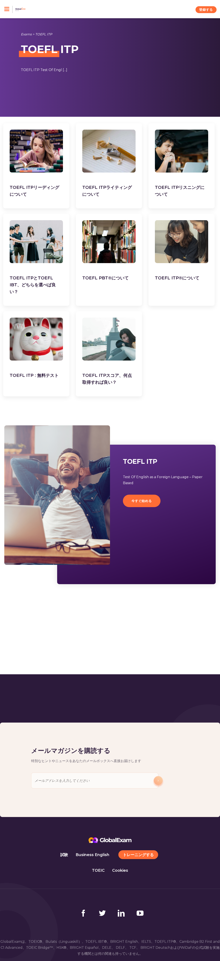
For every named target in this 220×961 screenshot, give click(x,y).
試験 (64, 854)
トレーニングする (138, 854)
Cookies (120, 870)
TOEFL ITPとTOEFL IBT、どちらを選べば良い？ (33, 284)
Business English (92, 854)
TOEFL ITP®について (177, 277)
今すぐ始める (141, 501)
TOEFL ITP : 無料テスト (34, 375)
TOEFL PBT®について (105, 277)
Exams (26, 34)
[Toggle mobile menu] (8, 9)
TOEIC (98, 870)
